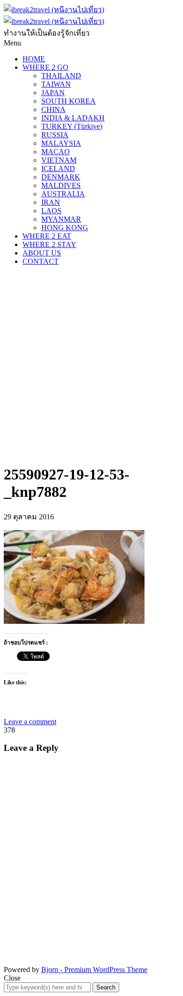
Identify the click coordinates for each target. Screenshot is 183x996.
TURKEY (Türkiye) (71, 126)
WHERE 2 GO (46, 67)
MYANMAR (61, 219)
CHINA (53, 109)
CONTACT (41, 261)
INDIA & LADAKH (73, 118)
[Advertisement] (91, 364)
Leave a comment (30, 722)
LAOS (51, 211)
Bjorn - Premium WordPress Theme (94, 970)
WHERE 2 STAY (49, 244)
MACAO (55, 152)
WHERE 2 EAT (47, 236)
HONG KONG (64, 228)
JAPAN (53, 93)
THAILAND (61, 76)
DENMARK (60, 177)
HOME (34, 59)
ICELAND (58, 168)
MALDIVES (61, 185)
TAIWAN (56, 84)
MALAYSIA (61, 143)
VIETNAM (58, 160)
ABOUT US (42, 253)
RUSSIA (55, 135)
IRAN (50, 202)
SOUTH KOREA (68, 101)
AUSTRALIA (63, 194)
